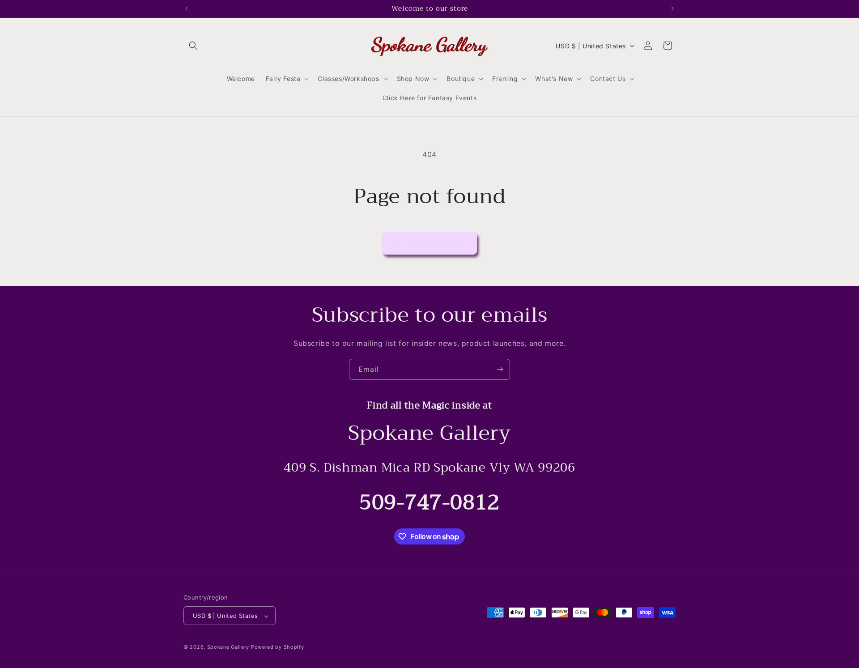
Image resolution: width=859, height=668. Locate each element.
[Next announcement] (672, 8)
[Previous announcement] (186, 8)
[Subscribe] (500, 369)
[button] (193, 45)
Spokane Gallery (228, 647)
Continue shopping (429, 242)
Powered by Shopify (277, 647)
